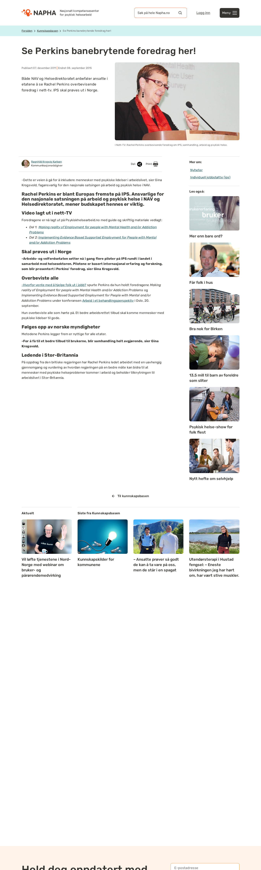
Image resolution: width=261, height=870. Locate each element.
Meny (226, 13)
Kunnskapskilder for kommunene (96, 562)
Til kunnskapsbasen (133, 496)
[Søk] (180, 12)
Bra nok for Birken (205, 329)
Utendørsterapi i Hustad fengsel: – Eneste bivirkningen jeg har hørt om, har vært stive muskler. (214, 567)
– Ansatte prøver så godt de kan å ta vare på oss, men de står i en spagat (156, 564)
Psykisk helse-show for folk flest (211, 430)
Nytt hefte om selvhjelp (211, 478)
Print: (149, 164)
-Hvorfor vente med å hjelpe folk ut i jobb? (54, 285)
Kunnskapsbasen (47, 30)
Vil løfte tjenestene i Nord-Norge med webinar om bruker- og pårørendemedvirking (46, 567)
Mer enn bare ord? (205, 236)
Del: (133, 164)
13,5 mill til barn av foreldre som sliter (213, 378)
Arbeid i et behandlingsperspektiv (108, 300)
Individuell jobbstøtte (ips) (210, 177)
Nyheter (196, 170)
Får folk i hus (201, 282)
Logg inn (203, 13)
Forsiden (27, 30)
